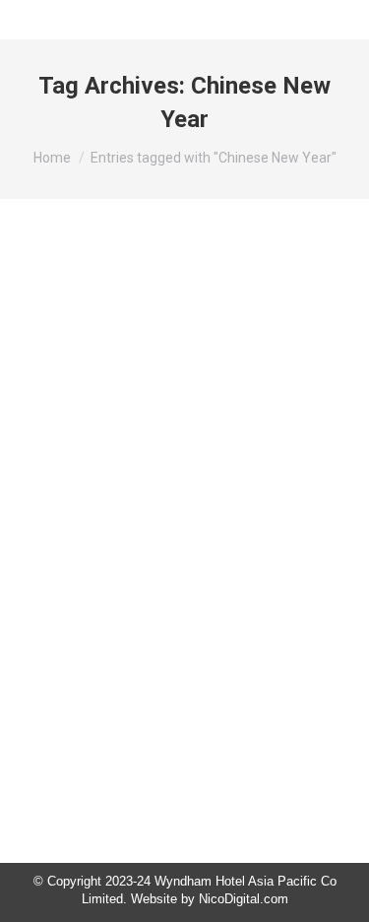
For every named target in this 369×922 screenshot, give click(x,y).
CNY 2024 (73, 567)
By (155, 567)
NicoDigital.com (243, 898)
